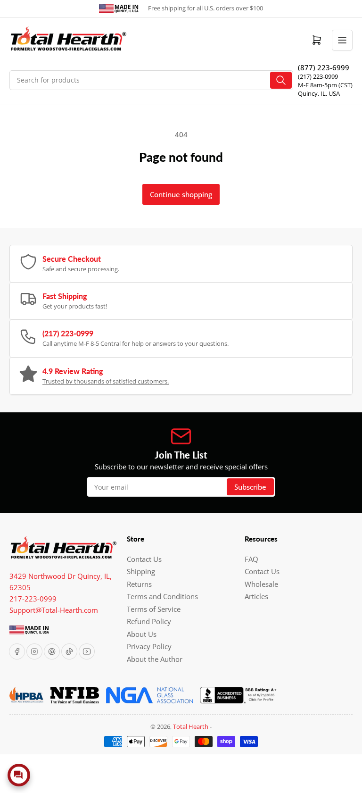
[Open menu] (342, 40)
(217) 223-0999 (318, 76)
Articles (256, 596)
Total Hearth (190, 726)
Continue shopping (181, 194)
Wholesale (261, 584)
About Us (141, 634)
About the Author (154, 659)
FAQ (251, 559)
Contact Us (144, 559)
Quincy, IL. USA (319, 93)
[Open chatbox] (19, 775)
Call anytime (59, 343)
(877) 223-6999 (323, 67)
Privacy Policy (149, 646)
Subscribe (250, 487)
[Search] (281, 80)
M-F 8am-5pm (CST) (325, 85)
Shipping (141, 571)
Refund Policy (149, 621)
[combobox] (151, 80)
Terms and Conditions (162, 596)
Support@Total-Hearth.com (53, 610)
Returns (139, 584)
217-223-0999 (33, 598)
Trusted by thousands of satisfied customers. (105, 381)
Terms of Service (154, 609)
